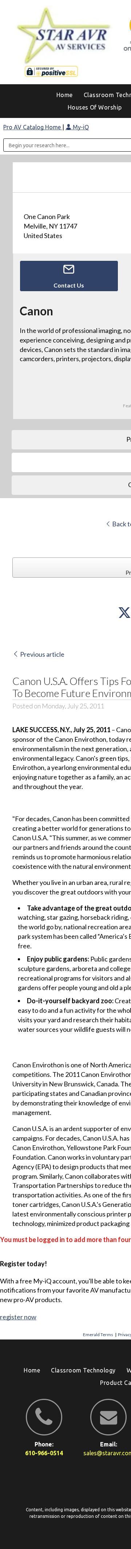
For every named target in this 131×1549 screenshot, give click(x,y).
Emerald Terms (98, 1334)
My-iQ (80, 127)
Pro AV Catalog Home (32, 127)
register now (18, 1317)
